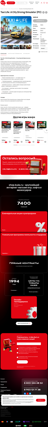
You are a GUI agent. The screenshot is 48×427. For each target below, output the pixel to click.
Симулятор (42, 28)
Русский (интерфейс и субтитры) (43, 40)
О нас (37, 3)
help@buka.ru (9, 169)
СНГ (45, 32)
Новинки (37, 2)
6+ (41, 36)
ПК (41, 34)
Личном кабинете (20, 367)
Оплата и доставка (33, 291)
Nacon (41, 30)
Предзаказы (4, 381)
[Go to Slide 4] (23, 47)
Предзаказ (31, 2)
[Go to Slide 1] (4, 47)
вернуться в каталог (23, 323)
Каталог (6, 8)
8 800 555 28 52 (33, 383)
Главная (2, 8)
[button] (16, 30)
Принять (40, 400)
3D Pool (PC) (40, 129)
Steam (41, 24)
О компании (13, 290)
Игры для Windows (14, 8)
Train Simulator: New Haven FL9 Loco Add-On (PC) (6, 131)
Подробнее (4, 253)
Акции (31, 3)
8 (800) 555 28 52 (26, 169)
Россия (42, 32)
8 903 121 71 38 (32, 390)
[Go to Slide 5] (29, 47)
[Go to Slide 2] (10, 47)
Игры (9, 8)
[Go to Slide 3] (16, 47)
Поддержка (4, 387)
